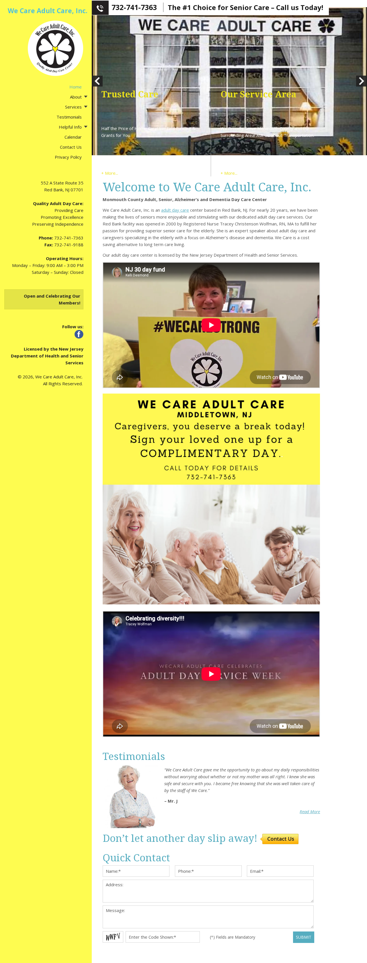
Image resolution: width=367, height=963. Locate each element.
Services (73, 107)
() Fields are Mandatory (232, 937)
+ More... (109, 173)
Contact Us (71, 147)
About (76, 97)
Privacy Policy (68, 157)
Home (75, 87)
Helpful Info (70, 127)
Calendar (73, 137)
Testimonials (69, 117)
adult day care (175, 210)
